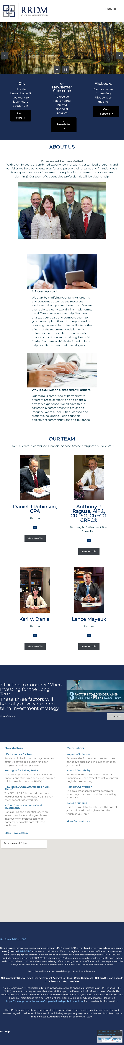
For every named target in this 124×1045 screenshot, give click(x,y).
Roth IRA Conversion (79, 786)
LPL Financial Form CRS (13, 939)
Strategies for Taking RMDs (21, 770)
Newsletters (14, 748)
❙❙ (65, 69)
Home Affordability (78, 770)
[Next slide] (119, 55)
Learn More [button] (20, 115)
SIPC (28, 951)
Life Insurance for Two (18, 754)
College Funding (77, 803)
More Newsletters (17, 833)
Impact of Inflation (78, 754)
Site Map (5, 1031)
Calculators (75, 748)
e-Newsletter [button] (64, 122)
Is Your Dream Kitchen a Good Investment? (23, 806)
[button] (111, 8)
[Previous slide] (4, 55)
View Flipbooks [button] (105, 111)
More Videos (7, 716)
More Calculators (78, 821)
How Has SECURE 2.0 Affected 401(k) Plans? (27, 788)
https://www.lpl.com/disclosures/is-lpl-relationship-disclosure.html (44, 1001)
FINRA (21, 951)
